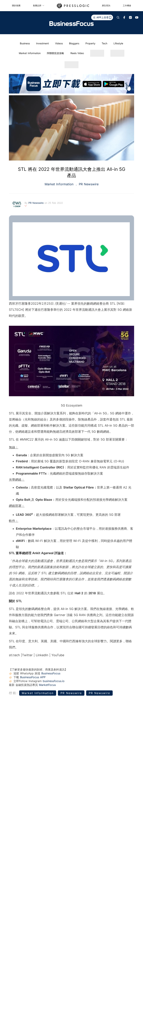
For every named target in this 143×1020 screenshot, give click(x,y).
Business (25, 43)
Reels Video (77, 53)
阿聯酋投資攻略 (55, 53)
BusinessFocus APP (33, 677)
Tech (104, 43)
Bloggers (74, 43)
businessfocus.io (54, 681)
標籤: (13, 693)
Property (90, 43)
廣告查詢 (106, 5)
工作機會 (127, 5)
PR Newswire (88, 184)
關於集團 (16, 5)
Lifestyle (118, 43)
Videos (59, 43)
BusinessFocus (50, 673)
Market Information (30, 53)
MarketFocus (47, 685)
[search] (118, 17)
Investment (42, 43)
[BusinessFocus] (71, 23)
